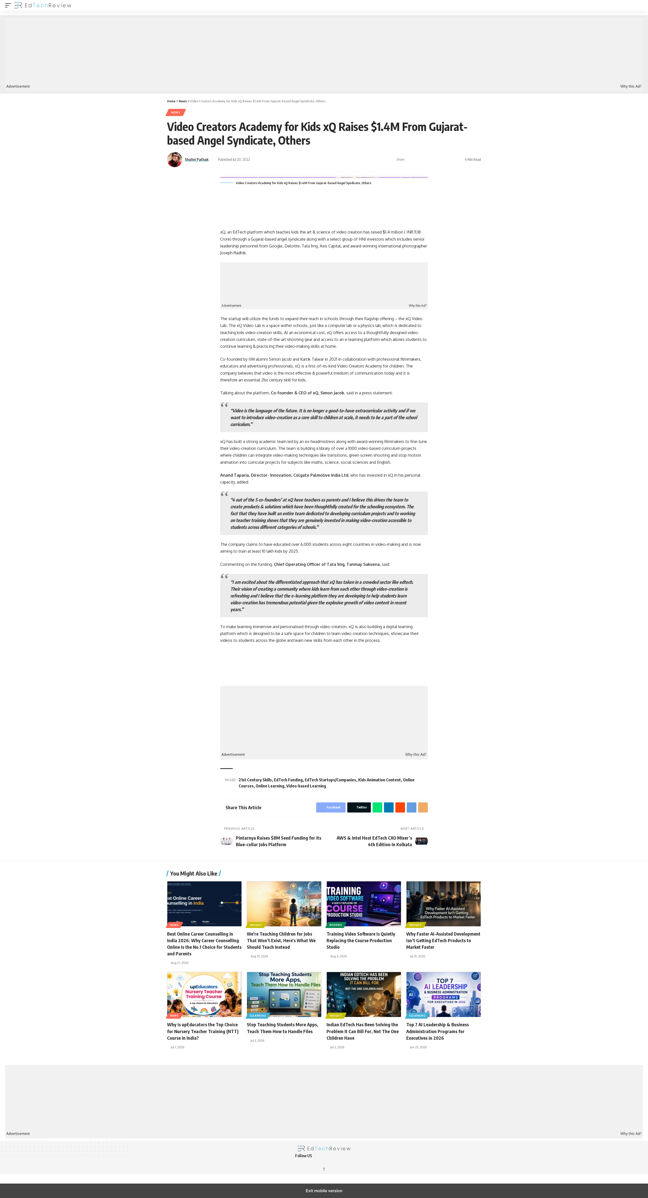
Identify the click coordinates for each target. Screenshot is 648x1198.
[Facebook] (320, 1155)
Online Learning (270, 785)
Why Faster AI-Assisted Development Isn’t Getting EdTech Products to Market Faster (443, 940)
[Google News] (339, 1155)
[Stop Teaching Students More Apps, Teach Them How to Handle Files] (284, 994)
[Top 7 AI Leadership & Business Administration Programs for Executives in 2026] (444, 994)
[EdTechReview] (43, 5)
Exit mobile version (324, 1190)
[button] (9, 5)
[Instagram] (345, 1155)
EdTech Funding (288, 779)
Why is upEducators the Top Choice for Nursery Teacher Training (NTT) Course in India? (202, 1030)
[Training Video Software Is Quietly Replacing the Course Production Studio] (364, 903)
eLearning (258, 1015)
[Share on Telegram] (449, 160)
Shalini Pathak (197, 159)
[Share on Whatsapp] (425, 160)
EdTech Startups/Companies (330, 779)
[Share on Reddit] (441, 160)
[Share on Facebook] (409, 160)
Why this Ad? (631, 86)
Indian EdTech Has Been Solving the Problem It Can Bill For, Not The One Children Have (363, 1030)
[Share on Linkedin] (433, 160)
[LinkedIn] (351, 1155)
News (175, 112)
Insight (256, 924)
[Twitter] (327, 1155)
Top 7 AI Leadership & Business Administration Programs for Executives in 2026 (437, 1030)
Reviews (336, 924)
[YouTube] (333, 1155)
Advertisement (18, 86)
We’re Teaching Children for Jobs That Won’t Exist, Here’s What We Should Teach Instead (281, 940)
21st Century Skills (255, 779)
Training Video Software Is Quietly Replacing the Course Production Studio (361, 940)
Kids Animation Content (379, 779)
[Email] (456, 160)
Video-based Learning (306, 785)
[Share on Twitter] (417, 160)
